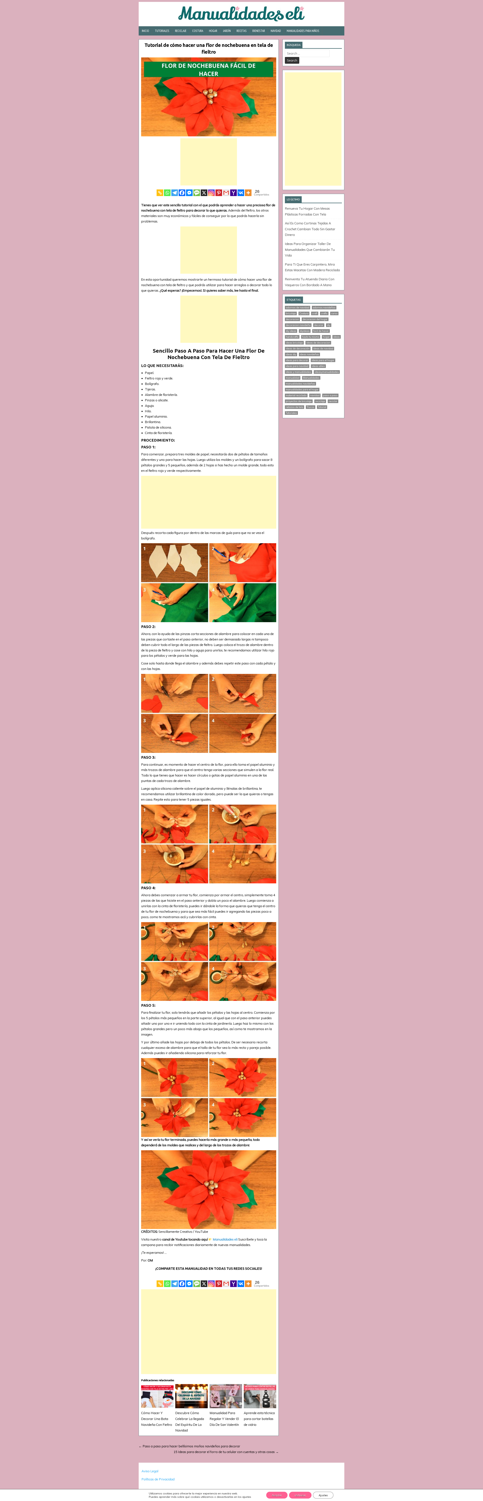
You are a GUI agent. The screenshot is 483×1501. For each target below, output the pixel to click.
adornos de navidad (297, 307)
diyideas (305, 330)
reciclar (333, 401)
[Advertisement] (208, 161)
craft (314, 313)
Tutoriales (162, 31)
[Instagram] (211, 192)
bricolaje (291, 313)
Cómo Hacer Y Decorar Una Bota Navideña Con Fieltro (156, 1418)
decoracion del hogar (315, 319)
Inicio (145, 31)
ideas (336, 336)
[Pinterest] (218, 192)
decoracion (292, 319)
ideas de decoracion (318, 342)
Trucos (310, 407)
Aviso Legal (150, 1471)
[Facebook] (182, 192)
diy (328, 325)
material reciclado (296, 395)
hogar (326, 336)
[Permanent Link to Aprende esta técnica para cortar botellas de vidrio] (260, 1396)
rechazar (300, 1495)
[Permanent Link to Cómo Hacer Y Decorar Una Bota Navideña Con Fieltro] (157, 1396)
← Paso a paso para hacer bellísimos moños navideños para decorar (189, 1446)
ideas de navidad (323, 348)
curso (334, 313)
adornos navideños (324, 307)
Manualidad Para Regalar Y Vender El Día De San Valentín (224, 1418)
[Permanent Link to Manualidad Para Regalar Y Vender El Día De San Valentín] (226, 1396)
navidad (315, 395)
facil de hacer (321, 330)
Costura (197, 31)
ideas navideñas (309, 354)
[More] (248, 192)
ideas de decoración (298, 348)
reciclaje (320, 401)
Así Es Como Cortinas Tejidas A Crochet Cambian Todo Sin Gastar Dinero (310, 229)
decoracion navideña (298, 325)
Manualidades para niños (303, 31)
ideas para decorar (297, 360)
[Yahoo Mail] (233, 192)
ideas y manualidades (298, 371)
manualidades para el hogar (302, 389)
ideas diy (291, 354)
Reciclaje (180, 31)
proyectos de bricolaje (299, 401)
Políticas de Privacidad (158, 1479)
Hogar (213, 31)
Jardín (227, 31)
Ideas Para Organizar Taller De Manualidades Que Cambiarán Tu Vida (310, 249)
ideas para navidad (297, 366)
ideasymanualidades (327, 371)
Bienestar (258, 31)
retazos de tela (294, 407)
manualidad (292, 377)
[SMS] (196, 192)
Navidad (276, 31)
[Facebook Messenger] (189, 192)
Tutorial (322, 407)
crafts (324, 313)
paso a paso (330, 395)
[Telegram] (174, 192)
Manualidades (311, 377)
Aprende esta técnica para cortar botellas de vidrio (259, 1418)
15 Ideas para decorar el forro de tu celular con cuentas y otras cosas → (226, 1452)
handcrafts (292, 336)
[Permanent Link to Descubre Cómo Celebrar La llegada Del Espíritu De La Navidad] (191, 1396)
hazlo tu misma (310, 336)
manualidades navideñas (300, 383)
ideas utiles (318, 366)
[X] (204, 192)
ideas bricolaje (294, 342)
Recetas (242, 31)
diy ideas (291, 330)
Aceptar (277, 1495)
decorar (318, 325)
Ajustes (323, 1495)
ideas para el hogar (323, 360)
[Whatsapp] (167, 192)
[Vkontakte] (241, 192)
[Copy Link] (160, 192)
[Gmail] (226, 192)
